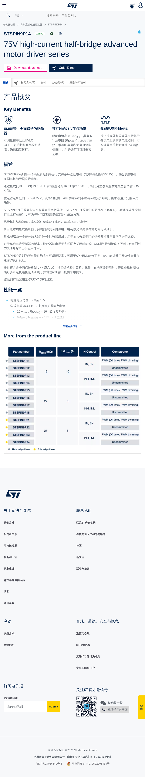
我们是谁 (9, 522)
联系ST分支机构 (86, 522)
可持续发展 (10, 545)
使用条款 (39, 756)
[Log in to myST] (140, 5)
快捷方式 (9, 633)
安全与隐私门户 (85, 667)
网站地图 (9, 644)
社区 (79, 545)
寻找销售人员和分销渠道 (90, 534)
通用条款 (9, 603)
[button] (4, 5)
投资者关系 (10, 534)
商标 (69, 756)
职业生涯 (9, 568)
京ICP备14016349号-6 (48, 763)
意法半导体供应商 (14, 580)
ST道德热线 (83, 644)
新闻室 (80, 557)
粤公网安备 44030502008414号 (90, 763)
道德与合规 (82, 633)
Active (39, 34)
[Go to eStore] (133, 6)
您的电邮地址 (11, 698)
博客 (6, 591)
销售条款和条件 (56, 756)
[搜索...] (8, 15)
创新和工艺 (10, 557)
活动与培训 (82, 568)
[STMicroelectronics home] (72, 5)
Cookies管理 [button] (103, 756)
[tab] (5, 82)
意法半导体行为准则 (88, 656)
